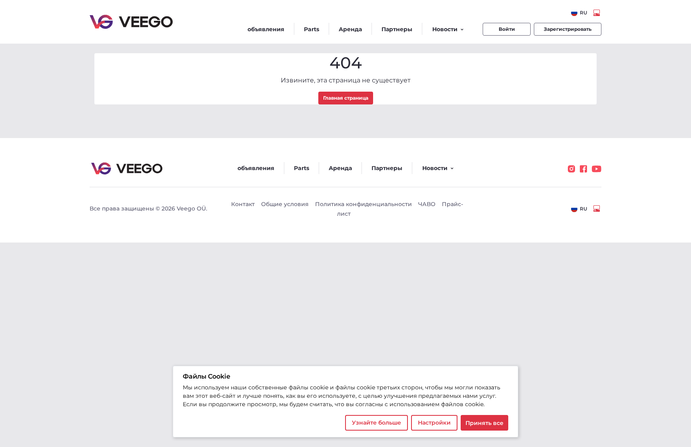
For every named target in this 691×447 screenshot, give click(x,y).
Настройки (434, 422)
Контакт (243, 204)
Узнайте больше (376, 422)
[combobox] (579, 13)
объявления (266, 29)
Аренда (350, 29)
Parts (311, 29)
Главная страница (345, 98)
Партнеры (396, 29)
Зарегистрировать (567, 29)
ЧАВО (426, 204)
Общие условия (285, 204)
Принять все (484, 423)
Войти (507, 29)
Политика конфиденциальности (363, 204)
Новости (444, 29)
